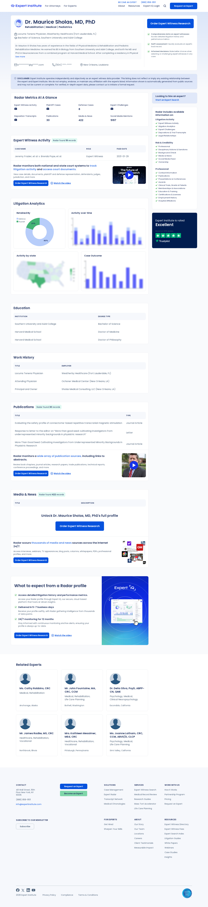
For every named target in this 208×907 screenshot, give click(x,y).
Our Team (139, 829)
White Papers (171, 843)
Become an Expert (73, 793)
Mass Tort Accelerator (145, 804)
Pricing (168, 799)
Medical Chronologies (114, 804)
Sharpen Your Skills (113, 829)
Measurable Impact (144, 847)
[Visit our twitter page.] (23, 890)
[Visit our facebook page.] (18, 890)
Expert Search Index (174, 833)
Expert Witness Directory (177, 824)
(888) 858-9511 (148, 2)
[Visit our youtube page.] (33, 890)
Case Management (113, 790)
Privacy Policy (49, 895)
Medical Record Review (145, 794)
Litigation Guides (173, 838)
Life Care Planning (143, 808)
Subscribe (25, 826)
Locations (139, 833)
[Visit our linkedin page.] (28, 890)
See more (20, 56)
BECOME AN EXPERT (127, 2)
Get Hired (108, 824)
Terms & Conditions (88, 895)
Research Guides (142, 799)
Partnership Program (175, 794)
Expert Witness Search (145, 790)
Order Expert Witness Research (170, 23)
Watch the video (62, 183)
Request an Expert (183, 6)
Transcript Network (113, 799)
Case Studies (171, 852)
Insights (168, 857)
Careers (138, 838)
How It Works (171, 790)
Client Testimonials (143, 843)
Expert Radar (110, 794)
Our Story (139, 824)
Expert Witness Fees (174, 829)
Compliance (67, 895)
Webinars (169, 847)
